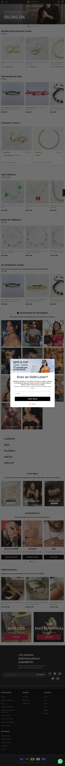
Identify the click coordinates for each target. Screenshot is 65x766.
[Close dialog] (53, 360)
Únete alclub (32, 399)
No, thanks (32, 404)
